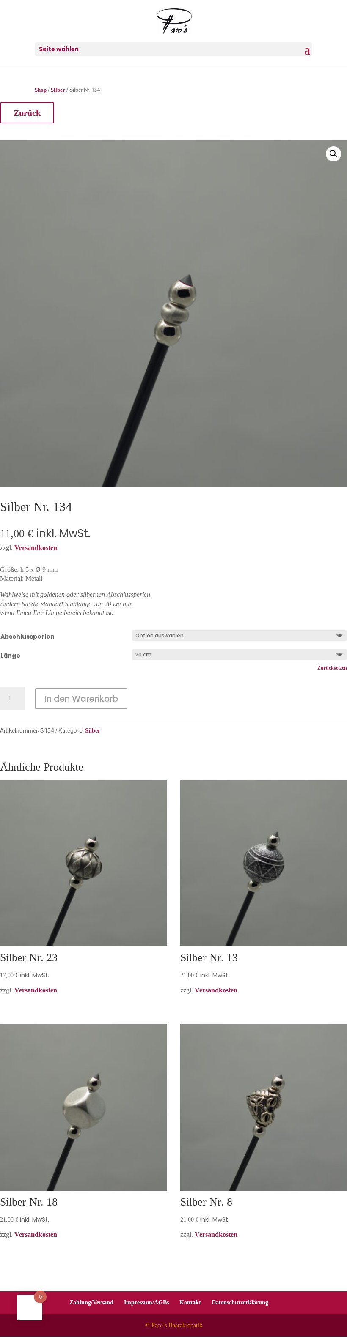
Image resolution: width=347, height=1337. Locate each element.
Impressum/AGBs (146, 1302)
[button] (333, 153)
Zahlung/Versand (91, 1302)
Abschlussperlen (27, 636)
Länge (10, 655)
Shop (41, 90)
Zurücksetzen (332, 668)
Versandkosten (35, 990)
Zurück (27, 113)
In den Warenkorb (81, 699)
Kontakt (190, 1302)
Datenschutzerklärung (240, 1302)
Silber (58, 90)
